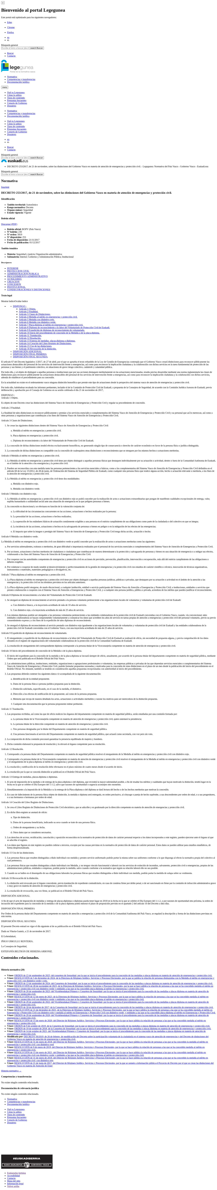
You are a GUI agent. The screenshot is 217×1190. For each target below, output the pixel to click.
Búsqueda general (9, 45)
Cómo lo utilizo (14, 95)
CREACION (13, 281)
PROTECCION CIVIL (18, 271)
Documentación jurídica (18, 82)
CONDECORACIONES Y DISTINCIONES (28, 289)
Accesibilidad (13, 1175)
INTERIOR (12, 268)
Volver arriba (13, 1186)
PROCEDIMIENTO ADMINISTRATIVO (27, 276)
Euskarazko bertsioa (16, 1173)
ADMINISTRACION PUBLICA (23, 273)
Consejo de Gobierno (17, 103)
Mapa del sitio (13, 1181)
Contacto (11, 56)
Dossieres (11, 106)
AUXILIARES (14, 279)
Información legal (15, 1183)
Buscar (10, 53)
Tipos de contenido (16, 98)
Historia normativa (11, 1071)
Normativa (12, 76)
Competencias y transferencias (21, 79)
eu (8, 37)
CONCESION (14, 284)
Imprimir (5, 187)
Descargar (9, 224)
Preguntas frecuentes (16, 100)
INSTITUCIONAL (16, 287)
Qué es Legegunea (16, 92)
